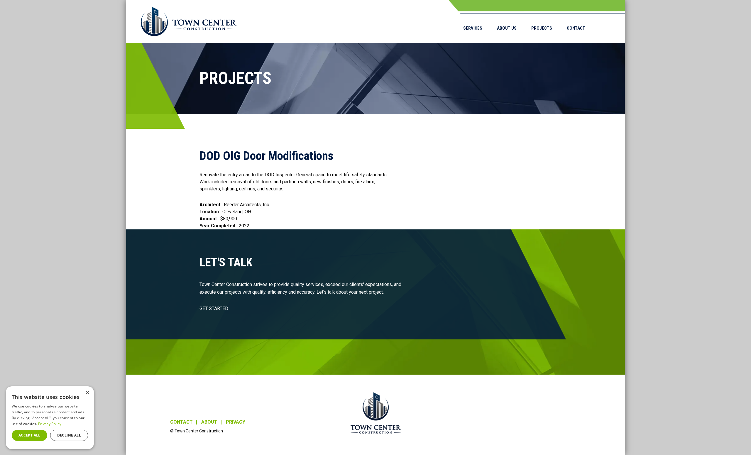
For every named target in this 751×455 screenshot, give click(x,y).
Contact (576, 28)
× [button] (87, 392)
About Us (507, 28)
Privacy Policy (49, 423)
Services (472, 28)
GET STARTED (213, 308)
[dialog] (50, 417)
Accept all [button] (29, 435)
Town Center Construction (376, 413)
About (209, 422)
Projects (541, 28)
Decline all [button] (69, 435)
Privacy (235, 422)
